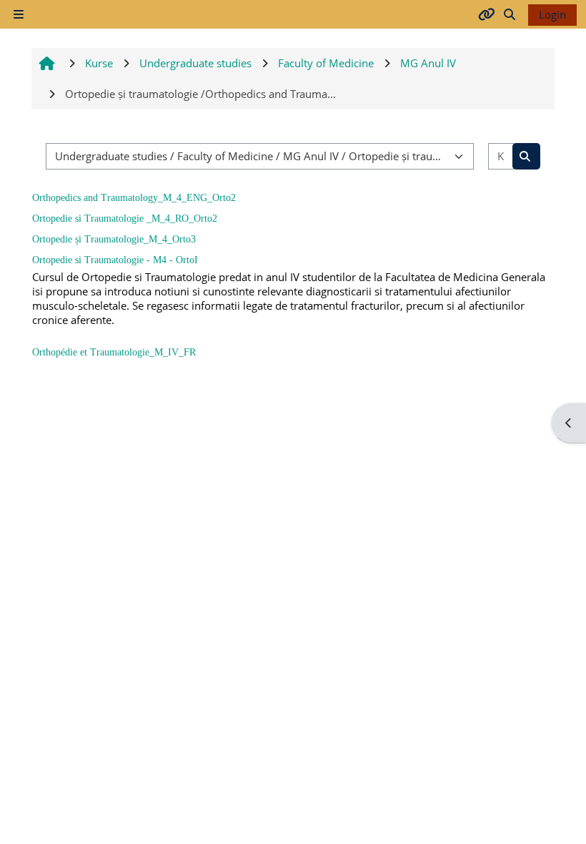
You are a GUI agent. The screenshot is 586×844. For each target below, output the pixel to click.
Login (552, 14)
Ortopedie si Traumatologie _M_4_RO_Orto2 (124, 218)
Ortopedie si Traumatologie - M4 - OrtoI (115, 260)
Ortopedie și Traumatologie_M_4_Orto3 (114, 239)
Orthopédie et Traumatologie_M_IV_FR (114, 352)
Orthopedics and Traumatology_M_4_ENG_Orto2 (134, 197)
